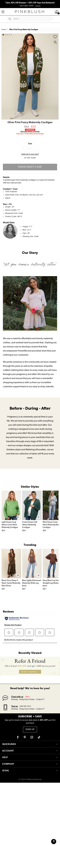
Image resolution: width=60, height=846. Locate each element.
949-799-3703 (25, 706)
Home (3, 29)
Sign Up (30, 729)
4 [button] (9, 34)
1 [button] (3, 34)
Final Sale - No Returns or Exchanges (30, 134)
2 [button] (5, 34)
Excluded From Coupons (30, 131)
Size (30, 143)
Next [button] (55, 76)
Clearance (30, 129)
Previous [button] (4, 76)
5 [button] (11, 34)
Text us (14, 706)
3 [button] (7, 34)
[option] (30, 76)
